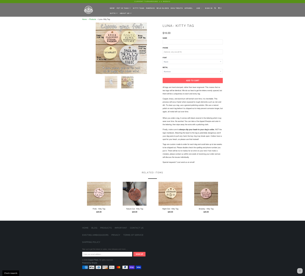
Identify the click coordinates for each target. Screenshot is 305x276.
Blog (94, 228)
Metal (165, 67)
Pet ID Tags (123, 8)
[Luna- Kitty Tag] (121, 48)
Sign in (209, 8)
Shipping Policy (91, 242)
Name (165, 38)
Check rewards (10, 273)
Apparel (189, 8)
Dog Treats (177, 8)
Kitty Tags (138, 8)
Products (92, 19)
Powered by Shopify (89, 263)
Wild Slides (163, 8)
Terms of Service (133, 235)
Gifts (113, 13)
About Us (125, 13)
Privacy (115, 235)
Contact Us (137, 228)
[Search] (215, 8)
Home (85, 228)
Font (165, 57)
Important (121, 228)
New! (112, 8)
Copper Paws (93, 260)
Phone (165, 48)
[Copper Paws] (94, 10)
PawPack (150, 8)
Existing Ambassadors (95, 235)
